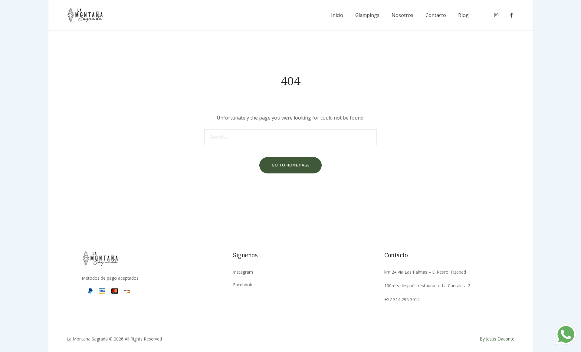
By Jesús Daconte (497, 339)
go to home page (291, 165)
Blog (463, 15)
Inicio (337, 15)
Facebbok (242, 285)
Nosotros (402, 15)
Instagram (243, 272)
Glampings (367, 15)
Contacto (435, 15)
